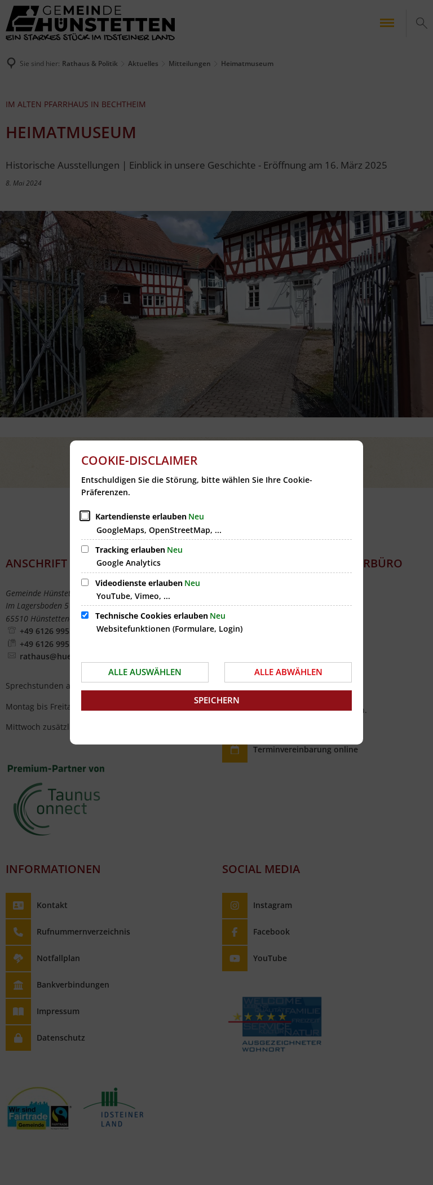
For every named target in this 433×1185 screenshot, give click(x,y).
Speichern (217, 700)
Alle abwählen (288, 671)
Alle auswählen (145, 671)
